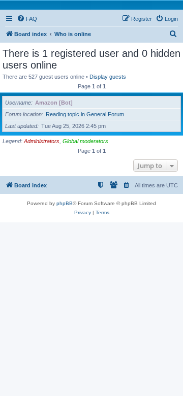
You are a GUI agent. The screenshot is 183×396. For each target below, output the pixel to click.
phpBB (64, 203)
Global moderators (85, 141)
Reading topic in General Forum (85, 114)
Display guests (107, 77)
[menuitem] (27, 19)
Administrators (41, 141)
